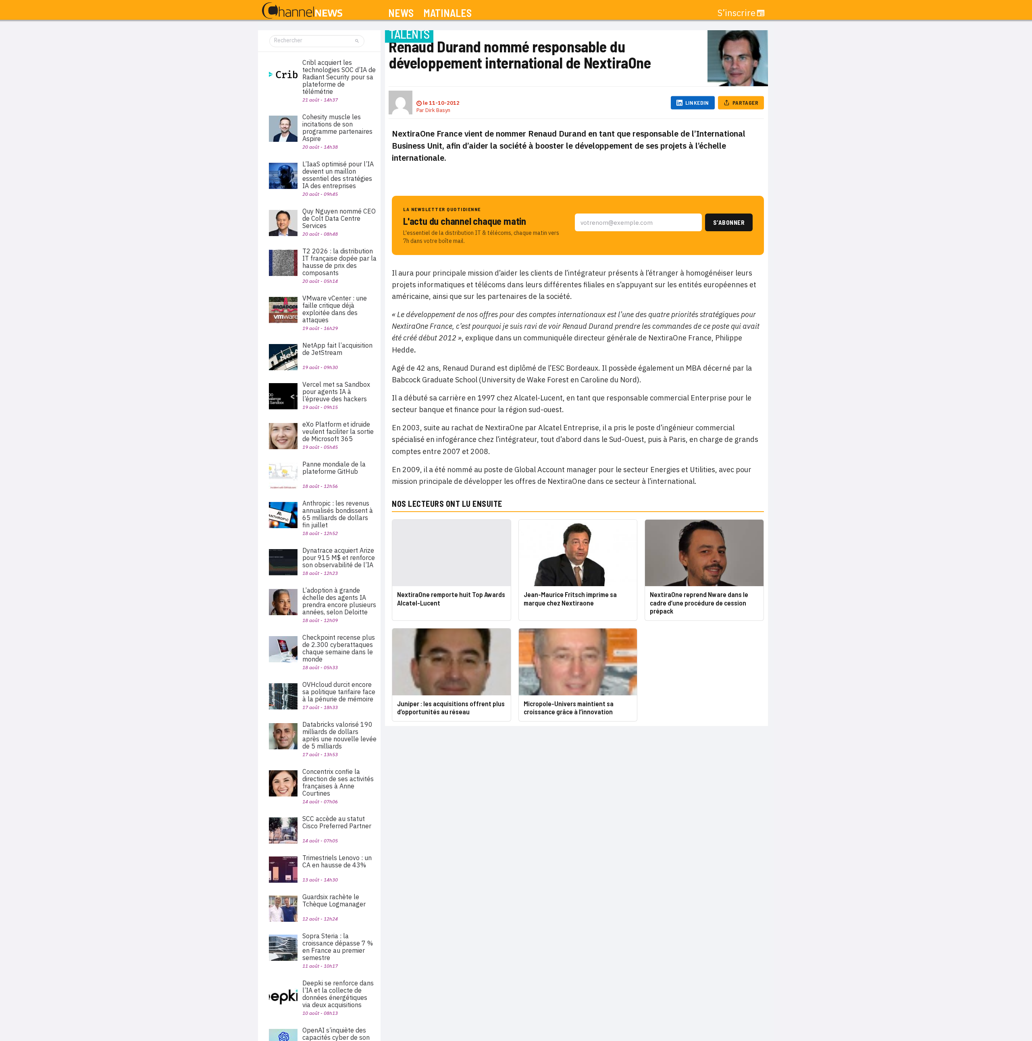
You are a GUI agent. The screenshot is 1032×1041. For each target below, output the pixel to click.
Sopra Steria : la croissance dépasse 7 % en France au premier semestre (337, 947)
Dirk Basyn (437, 110)
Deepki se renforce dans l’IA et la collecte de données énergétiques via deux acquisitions (338, 994)
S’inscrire (736, 13)
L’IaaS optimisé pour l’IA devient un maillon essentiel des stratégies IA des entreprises (338, 175)
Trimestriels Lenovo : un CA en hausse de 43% (337, 861)
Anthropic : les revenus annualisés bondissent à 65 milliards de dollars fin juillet (337, 514)
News (401, 13)
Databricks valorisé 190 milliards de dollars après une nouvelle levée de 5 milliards (339, 735)
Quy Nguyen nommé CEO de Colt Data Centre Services (339, 218)
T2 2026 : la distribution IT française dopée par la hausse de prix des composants (339, 262)
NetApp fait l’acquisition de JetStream (337, 349)
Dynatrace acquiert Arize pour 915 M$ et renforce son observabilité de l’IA (338, 557)
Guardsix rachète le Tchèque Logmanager (334, 900)
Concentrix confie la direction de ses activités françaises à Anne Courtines (338, 782)
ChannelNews (302, 10)
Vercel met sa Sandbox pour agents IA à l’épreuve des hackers (336, 391)
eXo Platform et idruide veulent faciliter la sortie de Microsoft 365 (338, 431)
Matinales (447, 13)
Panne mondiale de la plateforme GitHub (334, 467)
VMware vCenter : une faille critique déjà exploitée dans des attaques (334, 309)
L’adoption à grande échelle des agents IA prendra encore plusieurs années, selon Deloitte (339, 601)
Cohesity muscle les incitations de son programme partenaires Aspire (337, 128)
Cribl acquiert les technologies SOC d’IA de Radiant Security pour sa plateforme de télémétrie (339, 76)
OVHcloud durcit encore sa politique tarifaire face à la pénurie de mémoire (338, 691)
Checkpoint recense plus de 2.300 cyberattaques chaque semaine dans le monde (338, 648)
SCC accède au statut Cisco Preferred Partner (336, 822)
